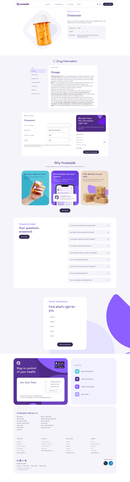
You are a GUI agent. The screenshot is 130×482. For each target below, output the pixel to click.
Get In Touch (52, 390)
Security (19, 465)
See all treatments (21, 452)
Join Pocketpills (108, 4)
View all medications (65, 344)
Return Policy (42, 465)
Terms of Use (26, 465)
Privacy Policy (34, 465)
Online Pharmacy (59, 4)
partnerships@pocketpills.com (44, 397)
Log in (100, 4)
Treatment (48, 4)
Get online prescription (46, 450)
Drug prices (44, 448)
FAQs (92, 448)
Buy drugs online (69, 452)
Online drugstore (45, 446)
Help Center (93, 446)
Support (79, 4)
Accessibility (93, 450)
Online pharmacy (45, 441)
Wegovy (68, 443)
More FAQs (24, 236)
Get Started (65, 210)
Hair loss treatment (21, 446)
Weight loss (19, 443)
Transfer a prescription (46, 443)
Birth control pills (21, 450)
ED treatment (20, 448)
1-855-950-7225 (54, 384)
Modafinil (68, 446)
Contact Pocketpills (95, 443)
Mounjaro (68, 448)
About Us (93, 441)
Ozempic (68, 441)
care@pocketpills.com (55, 381)
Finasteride (68, 450)
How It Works (70, 4)
